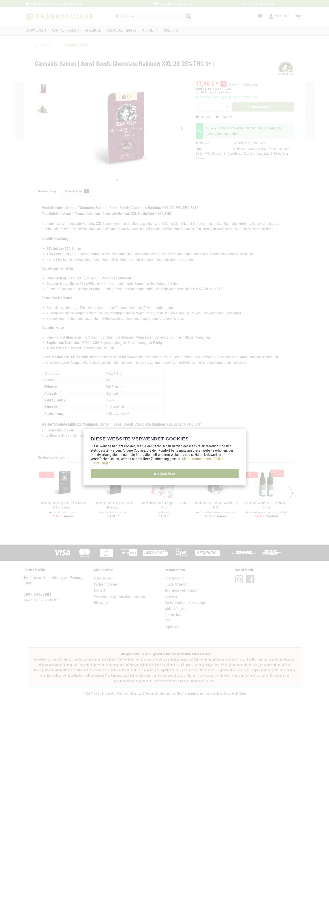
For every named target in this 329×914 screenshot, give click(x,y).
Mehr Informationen (197, 459)
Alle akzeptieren (164, 473)
